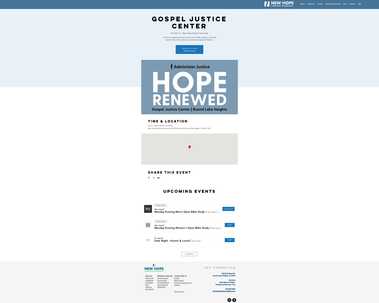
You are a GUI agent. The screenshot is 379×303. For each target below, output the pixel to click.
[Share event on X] (154, 177)
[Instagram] (229, 300)
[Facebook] (234, 300)
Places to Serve (162, 278)
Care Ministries (162, 285)
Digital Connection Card (182, 283)
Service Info (149, 278)
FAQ (147, 285)
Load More (189, 254)
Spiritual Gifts (162, 280)
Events (176, 278)
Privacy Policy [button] (179, 292)
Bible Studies (179, 280)
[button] (179, 212)
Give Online (149, 289)
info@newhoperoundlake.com (224, 291)
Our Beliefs (149, 283)
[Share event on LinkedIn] (158, 177)
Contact (177, 285)
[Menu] (359, 4)
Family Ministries (163, 283)
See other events (189, 51)
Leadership (149, 280)
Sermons (148, 287)
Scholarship (161, 287)
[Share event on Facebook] (149, 177)
